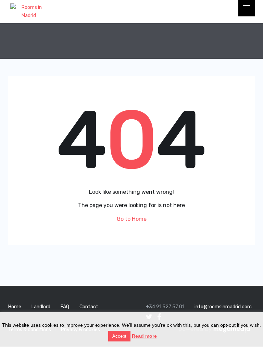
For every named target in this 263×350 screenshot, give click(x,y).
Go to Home (132, 219)
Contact (88, 307)
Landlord (41, 307)
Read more (144, 336)
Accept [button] (119, 336)
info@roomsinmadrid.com (223, 307)
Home (14, 307)
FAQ (65, 307)
